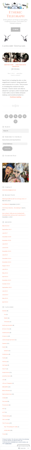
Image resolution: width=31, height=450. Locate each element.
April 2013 (5, 302)
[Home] (6, 116)
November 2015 (6, 251)
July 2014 (5, 269)
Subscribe (7, 148)
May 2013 (5, 298)
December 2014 (6, 258)
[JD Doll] (15, 57)
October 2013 (6, 284)
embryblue (19, 73)
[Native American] (20, 116)
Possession (5, 405)
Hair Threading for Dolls (10, 426)
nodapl (4, 397)
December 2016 (6, 236)
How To (4, 369)
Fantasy (4, 361)
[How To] (25, 116)
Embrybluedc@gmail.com (9, 190)
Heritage (4, 365)
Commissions (6, 332)
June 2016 (5, 247)
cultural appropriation (8, 339)
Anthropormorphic (7, 325)
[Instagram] (16, 121)
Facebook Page (10, 156)
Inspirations (8, 64)
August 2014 (6, 265)
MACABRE (5, 387)
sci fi (3, 412)
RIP (3, 408)
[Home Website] (16, 116)
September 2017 (7, 229)
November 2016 (6, 240)
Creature (5, 336)
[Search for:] (15, 130)
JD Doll (15, 69)
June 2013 (5, 294)
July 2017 (5, 233)
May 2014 (5, 273)
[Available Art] (11, 116)
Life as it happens (7, 383)
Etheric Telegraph (15, 14)
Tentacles (15, 66)
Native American (6, 394)
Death (4, 347)
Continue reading (11, 97)
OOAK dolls (7, 430)
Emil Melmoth (6, 204)
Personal (4, 401)
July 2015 (5, 255)
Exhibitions (5, 354)
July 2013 (5, 291)
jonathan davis (20, 64)
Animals (4, 310)
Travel (4, 434)
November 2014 (6, 262)
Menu (16, 29)
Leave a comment (15, 75)
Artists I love (5, 329)
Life (3, 379)
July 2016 (5, 244)
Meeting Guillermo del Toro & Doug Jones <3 (14, 198)
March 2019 (5, 226)
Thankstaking (6, 416)
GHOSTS (6, 350)
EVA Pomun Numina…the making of (11, 208)
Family (4, 358)
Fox (5, 314)
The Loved (5, 419)
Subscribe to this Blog (13, 137)
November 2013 (6, 280)
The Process (5, 423)
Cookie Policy (8, 443)
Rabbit (6, 318)
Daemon (4, 343)
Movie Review (6, 390)
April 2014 (5, 276)
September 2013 (7, 287)
